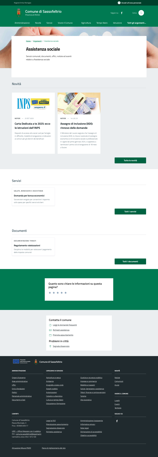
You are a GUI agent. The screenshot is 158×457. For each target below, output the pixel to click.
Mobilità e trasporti (87, 385)
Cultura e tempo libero (54, 399)
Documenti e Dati (18, 399)
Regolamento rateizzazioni (27, 245)
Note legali (84, 428)
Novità (38, 22)
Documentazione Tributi (25, 241)
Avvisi (117, 385)
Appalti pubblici (52, 388)
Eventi (117, 404)
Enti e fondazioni (18, 388)
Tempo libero (102, 22)
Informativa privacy (87, 424)
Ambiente (50, 381)
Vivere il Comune (65, 22)
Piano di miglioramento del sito (53, 448)
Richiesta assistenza (54, 431)
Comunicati (119, 381)
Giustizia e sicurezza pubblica (91, 377)
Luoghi (117, 400)
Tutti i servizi (130, 211)
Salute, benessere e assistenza (28, 191)
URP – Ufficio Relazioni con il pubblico (26, 431)
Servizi (49, 22)
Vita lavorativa (85, 399)
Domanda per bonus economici (29, 195)
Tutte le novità (130, 160)
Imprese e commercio (88, 381)
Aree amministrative (20, 381)
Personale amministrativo (22, 396)
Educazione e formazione (55, 403)
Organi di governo (18, 377)
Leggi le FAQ (51, 420)
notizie (17, 118)
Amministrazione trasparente (91, 420)
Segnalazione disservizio (55, 428)
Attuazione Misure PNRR (21, 448)
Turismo (83, 396)
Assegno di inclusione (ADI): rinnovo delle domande (76, 126)
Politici (14, 392)
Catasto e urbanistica (54, 396)
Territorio (118, 407)
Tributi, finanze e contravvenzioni (92, 392)
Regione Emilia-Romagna (22, 3)
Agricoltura (86, 22)
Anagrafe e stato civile (54, 385)
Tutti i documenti (130, 261)
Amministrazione (22, 22)
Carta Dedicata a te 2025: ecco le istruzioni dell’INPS (32, 126)
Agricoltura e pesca (53, 377)
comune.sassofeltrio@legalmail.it (28, 434)
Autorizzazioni (51, 392)
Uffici (14, 385)
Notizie (117, 377)
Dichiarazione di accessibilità (91, 431)
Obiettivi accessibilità (88, 435)
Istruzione (117, 22)
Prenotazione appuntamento (57, 424)
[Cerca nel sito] (141, 13)
